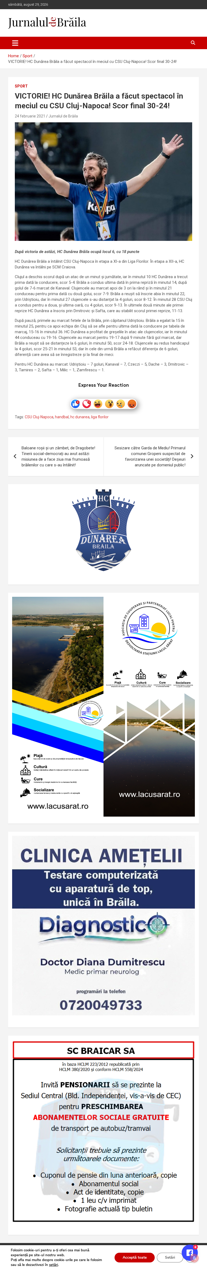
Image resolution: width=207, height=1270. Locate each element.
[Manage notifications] (194, 1258)
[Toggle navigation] (15, 43)
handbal (62, 417)
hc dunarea (79, 417)
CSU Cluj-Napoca (39, 417)
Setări (170, 1257)
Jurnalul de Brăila (63, 116)
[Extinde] (188, 842)
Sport (21, 86)
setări (53, 1264)
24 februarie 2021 (30, 116)
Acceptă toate (135, 1257)
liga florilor (100, 417)
